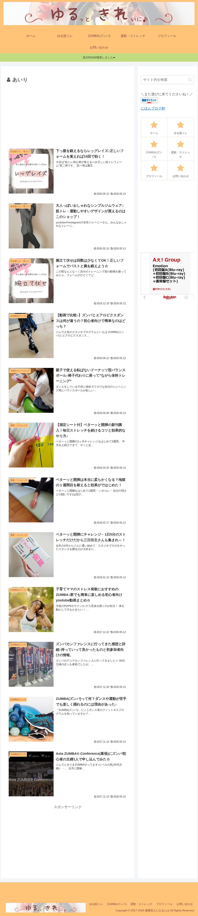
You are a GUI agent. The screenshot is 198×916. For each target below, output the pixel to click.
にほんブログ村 (153, 108)
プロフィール (164, 904)
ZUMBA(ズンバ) (116, 904)
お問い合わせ (185, 904)
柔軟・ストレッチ (141, 904)
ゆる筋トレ (96, 904)
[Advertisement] (68, 113)
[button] (190, 80)
